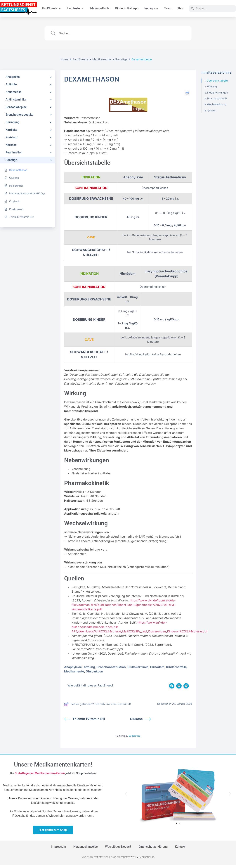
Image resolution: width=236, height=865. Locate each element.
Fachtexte (73, 8)
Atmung (89, 667)
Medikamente (101, 59)
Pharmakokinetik (217, 98)
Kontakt (180, 846)
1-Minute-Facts (99, 8)
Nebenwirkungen (217, 92)
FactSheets (49, 8)
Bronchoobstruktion (111, 667)
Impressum (58, 846)
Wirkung (212, 86)
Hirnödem (157, 667)
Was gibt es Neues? (118, 846)
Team (167, 8)
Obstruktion (94, 671)
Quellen (211, 110)
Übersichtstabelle (217, 80)
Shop (180, 8)
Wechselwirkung (217, 104)
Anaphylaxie (73, 667)
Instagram (151, 8)
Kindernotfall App (126, 8)
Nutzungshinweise (85, 846)
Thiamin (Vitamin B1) (88, 719)
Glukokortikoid (137, 667)
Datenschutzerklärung (153, 846)
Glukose (136, 719)
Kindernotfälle (176, 667)
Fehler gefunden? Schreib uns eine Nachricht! (101, 704)
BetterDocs (134, 735)
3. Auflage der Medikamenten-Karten (40, 773)
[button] (126, 793)
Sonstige (121, 59)
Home (64, 59)
